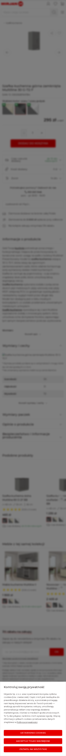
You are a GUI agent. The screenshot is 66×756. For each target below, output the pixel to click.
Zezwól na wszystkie (33, 749)
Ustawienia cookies (33, 733)
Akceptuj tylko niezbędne (33, 741)
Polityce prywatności (27, 722)
